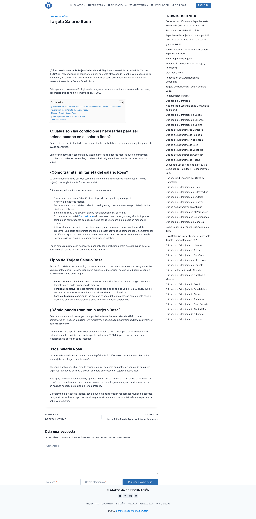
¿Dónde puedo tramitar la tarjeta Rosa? (68, 116)
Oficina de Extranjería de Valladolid (184, 149)
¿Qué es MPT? (173, 44)
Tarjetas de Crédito (59, 16)
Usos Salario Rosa (58, 120)
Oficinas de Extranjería (178, 100)
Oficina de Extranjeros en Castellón (184, 154)
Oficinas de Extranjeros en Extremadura (187, 192)
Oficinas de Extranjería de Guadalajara (186, 289)
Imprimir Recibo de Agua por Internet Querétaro (132, 417)
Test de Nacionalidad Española (182, 30)
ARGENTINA (92, 503)
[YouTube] (136, 495)
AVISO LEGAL (163, 503)
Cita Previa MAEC (175, 72)
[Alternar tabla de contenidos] (120, 102)
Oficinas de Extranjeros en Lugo (183, 187)
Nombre (51, 482)
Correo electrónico (96, 482)
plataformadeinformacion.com (132, 511)
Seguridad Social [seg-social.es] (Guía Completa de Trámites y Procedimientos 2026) (187, 168)
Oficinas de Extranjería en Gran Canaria (187, 304)
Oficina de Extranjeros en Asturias (184, 207)
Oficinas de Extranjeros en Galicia (184, 114)
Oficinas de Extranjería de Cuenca (184, 294)
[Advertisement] (101, 45)
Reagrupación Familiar (177, 95)
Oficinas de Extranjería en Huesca (184, 319)
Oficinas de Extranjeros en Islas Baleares (187, 260)
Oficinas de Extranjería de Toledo (183, 284)
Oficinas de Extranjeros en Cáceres (184, 202)
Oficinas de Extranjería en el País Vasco (187, 212)
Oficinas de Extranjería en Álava (183, 250)
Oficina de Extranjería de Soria (182, 145)
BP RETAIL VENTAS (55, 417)
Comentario (53, 445)
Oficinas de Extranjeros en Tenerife (184, 265)
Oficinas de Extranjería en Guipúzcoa (185, 255)
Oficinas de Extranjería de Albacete (185, 314)
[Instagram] (130, 495)
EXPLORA (203, 5)
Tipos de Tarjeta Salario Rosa (63, 113)
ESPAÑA (120, 503)
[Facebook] (120, 495)
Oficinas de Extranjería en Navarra (184, 245)
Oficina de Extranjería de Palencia (184, 135)
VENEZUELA (146, 503)
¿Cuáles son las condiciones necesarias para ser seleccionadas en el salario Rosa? (87, 106)
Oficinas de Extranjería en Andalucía (185, 299)
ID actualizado (86, 216)
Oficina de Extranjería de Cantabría (184, 129)
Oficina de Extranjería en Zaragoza (184, 139)
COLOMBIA (107, 503)
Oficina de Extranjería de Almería (183, 270)
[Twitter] (125, 495)
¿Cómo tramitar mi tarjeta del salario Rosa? (69, 110)
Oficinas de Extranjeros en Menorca (185, 222)
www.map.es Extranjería (179, 58)
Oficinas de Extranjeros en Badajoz (184, 197)
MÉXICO (132, 503)
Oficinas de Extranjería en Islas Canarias (187, 217)
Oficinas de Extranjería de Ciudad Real (186, 309)
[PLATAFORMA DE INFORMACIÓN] (48, 5)
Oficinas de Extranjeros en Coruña (184, 125)
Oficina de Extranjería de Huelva (183, 159)
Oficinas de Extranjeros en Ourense (185, 120)
